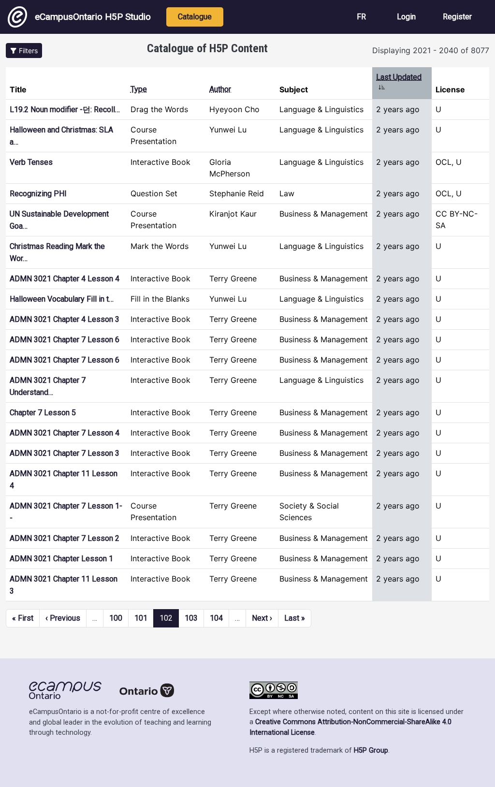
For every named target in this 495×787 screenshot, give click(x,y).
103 (191, 618)
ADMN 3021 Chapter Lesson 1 (61, 558)
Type (139, 89)
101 (140, 618)
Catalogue (195, 16)
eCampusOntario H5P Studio (93, 16)
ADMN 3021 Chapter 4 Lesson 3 (64, 319)
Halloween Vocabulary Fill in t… (62, 299)
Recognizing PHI (38, 193)
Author (220, 89)
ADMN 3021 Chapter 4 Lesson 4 (64, 278)
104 (216, 618)
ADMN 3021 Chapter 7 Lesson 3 (64, 453)
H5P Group (371, 750)
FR (361, 16)
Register (457, 16)
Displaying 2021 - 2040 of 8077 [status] (430, 50)
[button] (24, 50)
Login (406, 16)
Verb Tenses (31, 162)
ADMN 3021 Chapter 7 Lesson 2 (64, 538)
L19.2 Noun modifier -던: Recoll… (65, 109)
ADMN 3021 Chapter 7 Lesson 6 (64, 339)
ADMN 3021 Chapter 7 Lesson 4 (64, 432)
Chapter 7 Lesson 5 (43, 412)
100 (115, 618)
